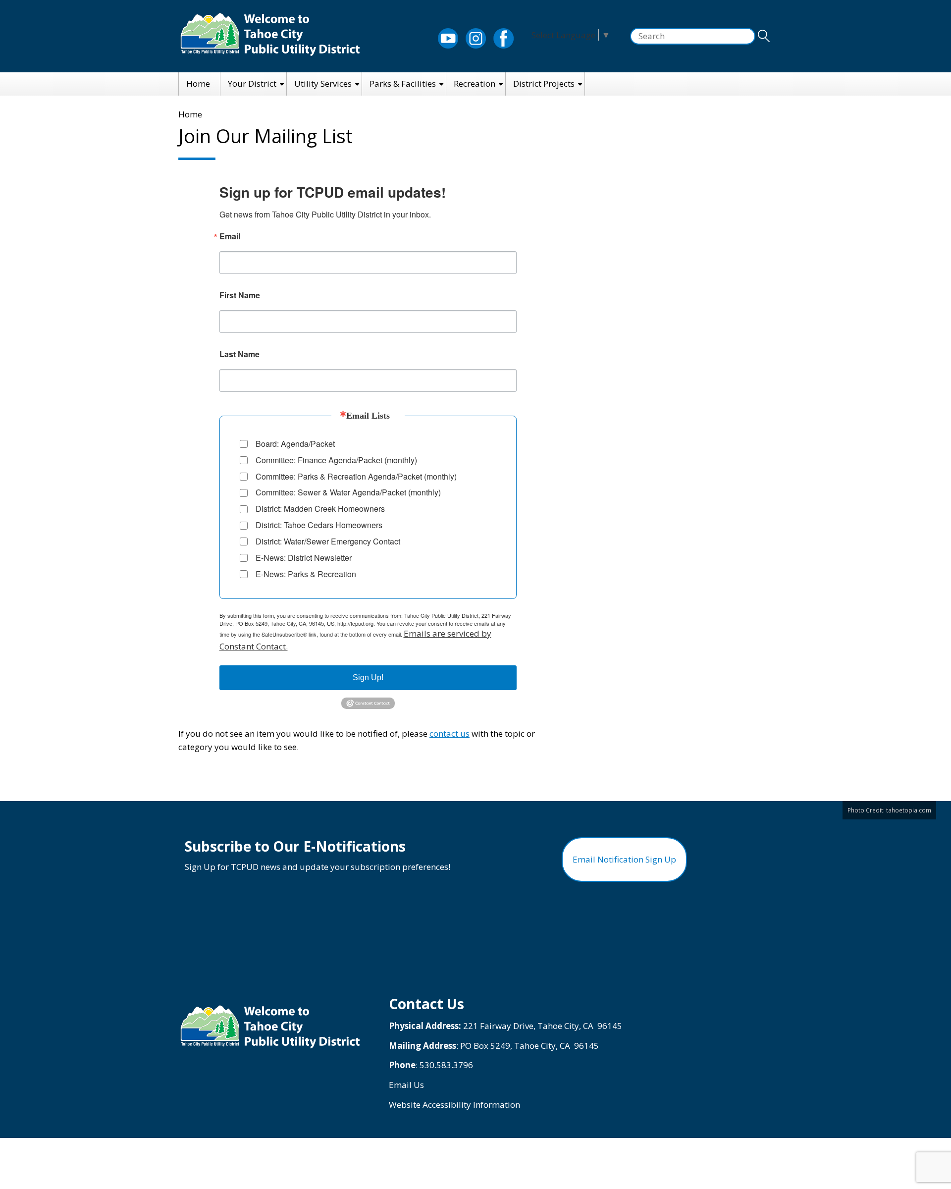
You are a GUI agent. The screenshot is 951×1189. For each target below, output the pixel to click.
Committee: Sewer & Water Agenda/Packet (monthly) (348, 492)
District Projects (544, 83)
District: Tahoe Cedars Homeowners (319, 525)
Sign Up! (368, 677)
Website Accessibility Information (454, 1104)
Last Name (239, 354)
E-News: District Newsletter (304, 557)
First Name (239, 295)
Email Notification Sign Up (624, 859)
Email (229, 236)
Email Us (406, 1084)
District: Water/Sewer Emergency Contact (328, 541)
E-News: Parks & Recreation (306, 574)
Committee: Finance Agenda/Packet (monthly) (336, 460)
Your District (252, 83)
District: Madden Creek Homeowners (320, 508)
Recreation (474, 83)
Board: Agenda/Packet (295, 443)
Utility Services (323, 83)
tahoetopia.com (908, 810)
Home (198, 83)
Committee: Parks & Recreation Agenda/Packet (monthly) (356, 476)
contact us (449, 733)
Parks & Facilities (403, 83)
